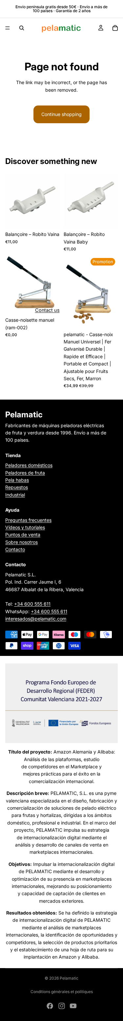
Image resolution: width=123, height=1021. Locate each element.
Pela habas (17, 480)
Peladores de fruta (25, 472)
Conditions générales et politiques (62, 991)
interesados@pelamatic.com (35, 618)
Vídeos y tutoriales (25, 527)
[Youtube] (73, 1006)
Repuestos (16, 487)
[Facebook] (50, 1006)
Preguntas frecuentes (28, 519)
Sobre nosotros (21, 542)
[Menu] (7, 27)
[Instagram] (62, 1006)
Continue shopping (61, 114)
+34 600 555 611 (32, 604)
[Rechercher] (21, 28)
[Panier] (115, 28)
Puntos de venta (22, 534)
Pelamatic (69, 978)
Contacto (15, 549)
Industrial (15, 495)
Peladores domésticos (28, 465)
